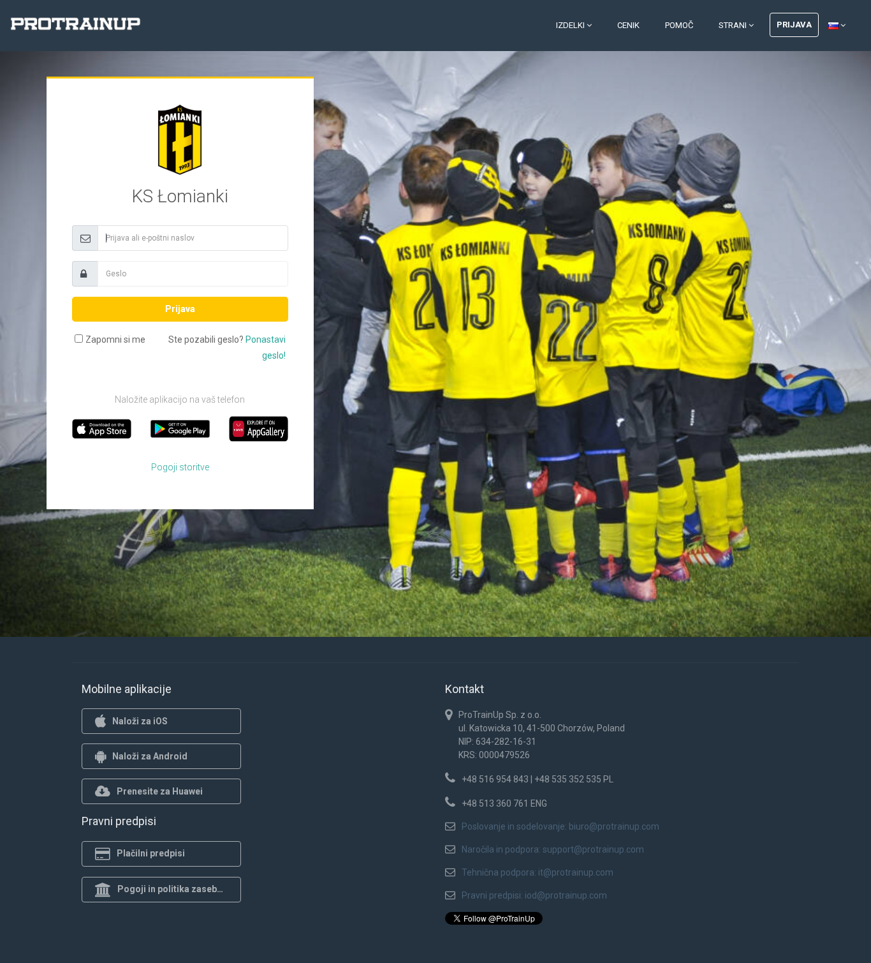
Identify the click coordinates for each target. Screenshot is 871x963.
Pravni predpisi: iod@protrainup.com (534, 895)
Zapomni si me (115, 339)
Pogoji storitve (180, 467)
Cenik (628, 25)
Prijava (794, 24)
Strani (734, 25)
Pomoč (679, 25)
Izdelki (571, 25)
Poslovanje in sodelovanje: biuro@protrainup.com (560, 826)
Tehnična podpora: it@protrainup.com (537, 872)
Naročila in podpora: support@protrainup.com (553, 849)
